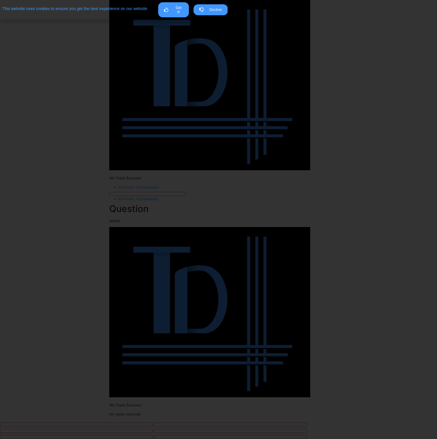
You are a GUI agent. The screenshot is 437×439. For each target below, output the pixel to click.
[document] (218, 219)
